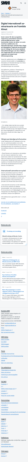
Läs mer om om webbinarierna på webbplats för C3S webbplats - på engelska (13, 202)
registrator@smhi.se (10, 325)
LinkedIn (5, 213)
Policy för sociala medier (7, 395)
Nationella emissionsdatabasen (9, 403)
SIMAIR (3, 360)
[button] (21, 3)
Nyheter (7, 13)
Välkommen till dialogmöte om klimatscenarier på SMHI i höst (11, 261)
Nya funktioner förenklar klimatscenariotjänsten (9, 275)
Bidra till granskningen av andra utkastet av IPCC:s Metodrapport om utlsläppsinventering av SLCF (13, 291)
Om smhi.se (4, 377)
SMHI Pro (11, 426)
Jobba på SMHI (5, 339)
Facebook (5, 210)
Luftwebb (11, 405)
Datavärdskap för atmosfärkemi (10, 414)
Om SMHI (3, 342)
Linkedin (11, 391)
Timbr (10, 428)
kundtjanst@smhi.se (10, 323)
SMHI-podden (5, 346)
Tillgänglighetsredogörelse (8, 370)
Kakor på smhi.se (5, 372)
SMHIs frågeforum (14, 330)
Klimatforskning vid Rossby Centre (12, 236)
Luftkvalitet (4, 358)
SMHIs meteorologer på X (14, 388)
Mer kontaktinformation (7, 332)
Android (11, 456)
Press (2, 328)
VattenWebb (4, 409)
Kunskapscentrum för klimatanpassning (12, 356)
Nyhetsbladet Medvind (7, 446)
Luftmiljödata (4, 407)
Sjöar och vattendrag (7, 363)
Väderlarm (11, 433)
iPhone (10, 453)
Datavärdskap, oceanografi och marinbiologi (13, 412)
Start (2, 13)
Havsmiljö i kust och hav (7, 353)
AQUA (10, 421)
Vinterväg (11, 430)
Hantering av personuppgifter (9, 374)
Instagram (11, 393)
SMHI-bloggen (5, 344)
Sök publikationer (6, 444)
